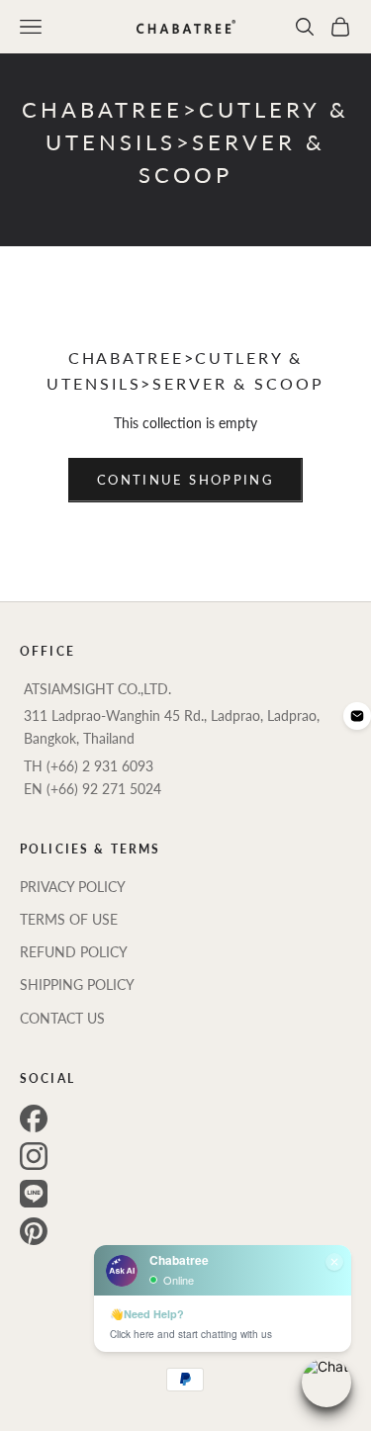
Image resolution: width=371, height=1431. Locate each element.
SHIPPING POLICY (77, 984)
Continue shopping (185, 480)
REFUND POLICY (74, 951)
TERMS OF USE (69, 919)
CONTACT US (62, 1018)
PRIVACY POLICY (73, 886)
